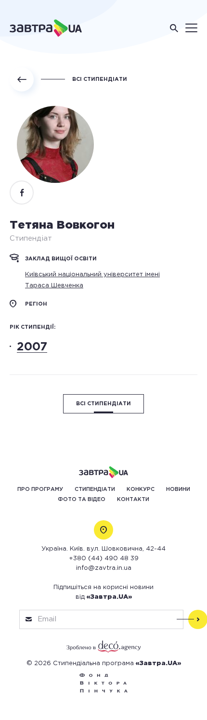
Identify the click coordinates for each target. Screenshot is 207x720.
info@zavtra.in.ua (103, 568)
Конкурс (141, 489)
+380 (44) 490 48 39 (104, 558)
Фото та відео (81, 499)
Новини (178, 489)
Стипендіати (95, 489)
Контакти (133, 499)
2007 (32, 347)
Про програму (40, 489)
